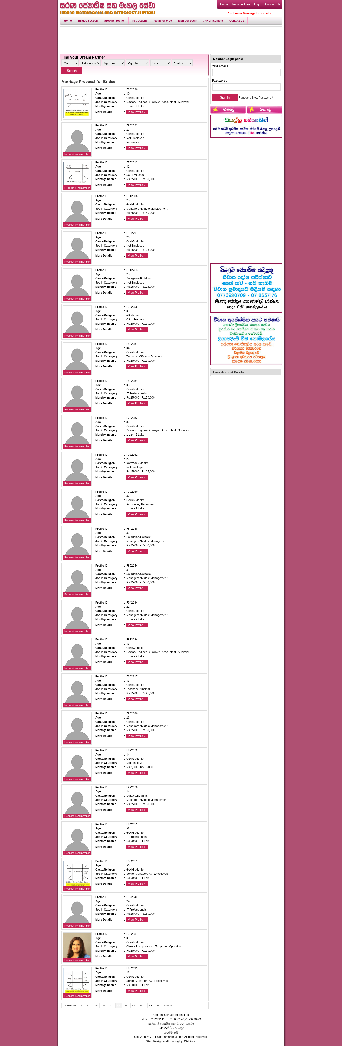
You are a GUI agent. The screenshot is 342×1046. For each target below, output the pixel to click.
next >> (168, 1005)
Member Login (187, 20)
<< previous (69, 1005)
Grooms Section (114, 20)
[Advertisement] (171, 38)
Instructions (140, 20)
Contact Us (272, 4)
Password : (219, 80)
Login (257, 4)
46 (141, 1005)
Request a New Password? (255, 97)
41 (103, 1005)
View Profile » (136, 112)
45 (133, 1005)
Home (224, 4)
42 (111, 1005)
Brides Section (88, 20)
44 (126, 1005)
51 (158, 1005)
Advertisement (213, 20)
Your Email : (220, 66)
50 (150, 1005)
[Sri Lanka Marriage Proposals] (107, 13)
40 (96, 1005)
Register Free (241, 4)
